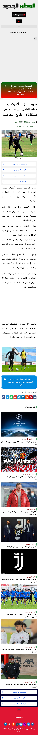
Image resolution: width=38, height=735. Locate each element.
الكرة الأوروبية (31, 509)
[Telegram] (21, 724)
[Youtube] (9, 724)
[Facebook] (32, 724)
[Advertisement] (19, 61)
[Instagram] (24, 724)
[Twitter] (28, 724)
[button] (19, 21)
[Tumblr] (17, 724)
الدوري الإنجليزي (30, 474)
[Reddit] (13, 724)
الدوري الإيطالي (31, 544)
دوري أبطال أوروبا (30, 439)
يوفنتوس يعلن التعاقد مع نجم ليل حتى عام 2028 (22, 547)
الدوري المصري (21, 126)
